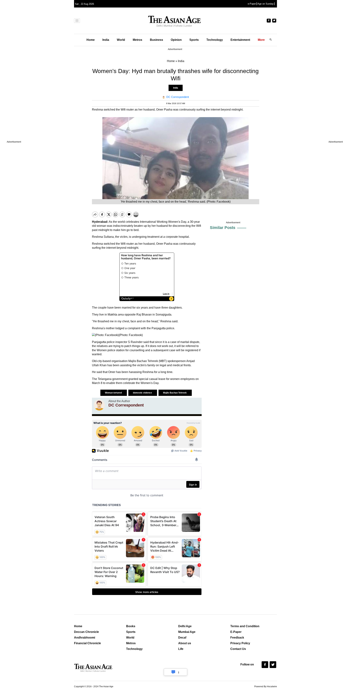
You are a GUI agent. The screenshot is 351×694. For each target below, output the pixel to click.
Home (90, 39)
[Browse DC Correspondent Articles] (99, 405)
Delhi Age (185, 626)
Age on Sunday (265, 3)
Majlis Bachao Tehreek (175, 392)
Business (156, 39)
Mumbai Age (186, 631)
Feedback (237, 637)
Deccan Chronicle (86, 631)
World (121, 39)
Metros (137, 39)
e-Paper (252, 3)
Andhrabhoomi (84, 637)
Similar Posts (222, 227)
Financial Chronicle (87, 643)
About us (184, 643)
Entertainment (240, 39)
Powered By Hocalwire (265, 686)
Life (180, 648)
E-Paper (235, 631)
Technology (214, 39)
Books (130, 626)
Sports (194, 39)
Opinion (176, 39)
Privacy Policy (240, 643)
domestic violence (142, 392)
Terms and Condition (244, 626)
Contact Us (238, 648)
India (105, 39)
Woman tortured (113, 392)
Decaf (182, 637)
